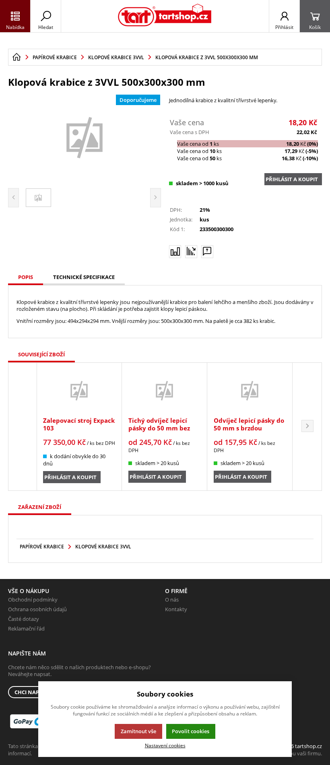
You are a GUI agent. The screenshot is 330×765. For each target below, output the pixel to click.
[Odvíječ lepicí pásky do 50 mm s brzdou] (250, 390)
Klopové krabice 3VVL (103, 546)
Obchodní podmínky (33, 599)
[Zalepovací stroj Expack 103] (79, 390)
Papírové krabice (42, 546)
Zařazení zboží (39, 507)
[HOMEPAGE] (16, 57)
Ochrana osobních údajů (37, 609)
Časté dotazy (23, 618)
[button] (307, 426)
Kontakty (176, 609)
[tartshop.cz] (165, 16)
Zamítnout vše (138, 731)
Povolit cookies (190, 731)
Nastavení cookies (165, 745)
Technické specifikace (84, 277)
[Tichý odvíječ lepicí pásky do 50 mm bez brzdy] (164, 390)
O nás (172, 599)
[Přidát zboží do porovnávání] (175, 251)
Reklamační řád (26, 628)
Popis (25, 277)
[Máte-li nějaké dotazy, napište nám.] (207, 251)
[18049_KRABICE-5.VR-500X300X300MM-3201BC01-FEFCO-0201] (84, 137)
